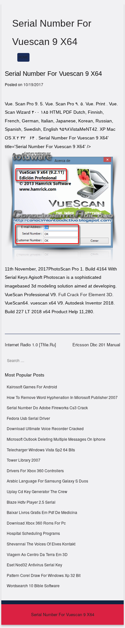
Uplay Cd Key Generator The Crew (37, 491)
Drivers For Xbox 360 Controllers (35, 470)
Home (23, 57)
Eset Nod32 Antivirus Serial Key (34, 564)
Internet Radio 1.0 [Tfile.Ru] (30, 344)
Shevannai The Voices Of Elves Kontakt (41, 543)
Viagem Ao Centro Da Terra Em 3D (37, 554)
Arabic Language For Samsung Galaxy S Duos (47, 480)
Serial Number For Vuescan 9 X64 (62, 614)
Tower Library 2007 (23, 460)
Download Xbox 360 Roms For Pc (36, 523)
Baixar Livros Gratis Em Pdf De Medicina (42, 512)
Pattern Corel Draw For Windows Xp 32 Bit (43, 575)
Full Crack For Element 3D (85, 294)
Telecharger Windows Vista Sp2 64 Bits (41, 449)
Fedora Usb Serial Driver (28, 418)
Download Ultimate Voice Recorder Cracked (45, 428)
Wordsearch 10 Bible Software (33, 585)
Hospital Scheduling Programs (33, 533)
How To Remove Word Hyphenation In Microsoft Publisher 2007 (62, 397)
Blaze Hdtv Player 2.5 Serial (31, 502)
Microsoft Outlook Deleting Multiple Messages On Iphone (56, 439)
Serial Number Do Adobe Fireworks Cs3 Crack (47, 407)
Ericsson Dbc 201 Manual (96, 344)
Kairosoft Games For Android (32, 386)
